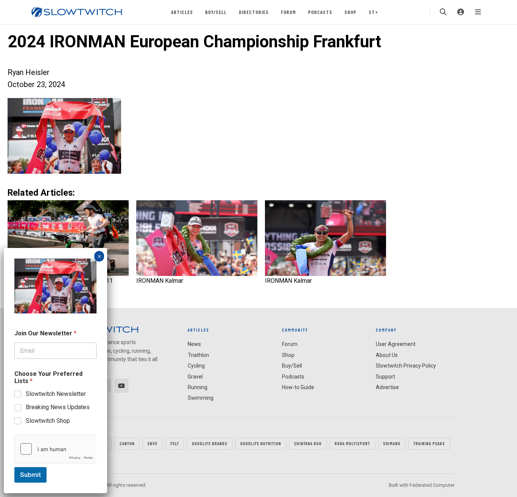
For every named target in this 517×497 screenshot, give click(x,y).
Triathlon (198, 355)
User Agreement (396, 344)
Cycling (196, 366)
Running (197, 387)
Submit (30, 474)
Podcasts (320, 12)
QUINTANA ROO (308, 443)
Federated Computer (432, 485)
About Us (387, 355)
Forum (288, 12)
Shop (350, 12)
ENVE (152, 443)
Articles (182, 12)
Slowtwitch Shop (48, 420)
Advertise (387, 387)
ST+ (373, 12)
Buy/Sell (216, 12)
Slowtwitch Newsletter (56, 393)
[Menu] (478, 12)
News (194, 344)
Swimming (200, 398)
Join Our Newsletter (45, 333)
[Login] (460, 12)
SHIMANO (391, 443)
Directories (254, 12)
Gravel (195, 377)
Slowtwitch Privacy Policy (406, 366)
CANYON (127, 443)
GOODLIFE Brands (209, 443)
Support (385, 377)
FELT (174, 443)
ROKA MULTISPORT (352, 443)
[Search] (443, 12)
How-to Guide (298, 387)
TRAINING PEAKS (429, 443)
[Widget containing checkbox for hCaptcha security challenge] (55, 449)
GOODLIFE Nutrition (260, 443)
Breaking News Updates (58, 407)
